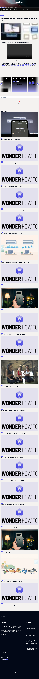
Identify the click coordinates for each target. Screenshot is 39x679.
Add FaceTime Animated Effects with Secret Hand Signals (31, 638)
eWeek (20, 672)
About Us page (14, 631)
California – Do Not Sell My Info (6, 657)
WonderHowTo (2, 7)
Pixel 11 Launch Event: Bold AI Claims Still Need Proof (11, 285)
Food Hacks (16, 9)
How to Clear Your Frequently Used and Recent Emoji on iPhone (31, 644)
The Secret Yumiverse (27, 9)
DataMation (25, 672)
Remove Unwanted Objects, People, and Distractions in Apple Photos (31, 628)
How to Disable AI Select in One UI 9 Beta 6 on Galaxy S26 (11, 186)
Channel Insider (30, 672)
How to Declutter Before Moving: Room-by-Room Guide (11, 581)
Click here (20, 60)
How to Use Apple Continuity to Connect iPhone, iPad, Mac (12, 233)
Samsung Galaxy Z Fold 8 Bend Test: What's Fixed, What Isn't (12, 504)
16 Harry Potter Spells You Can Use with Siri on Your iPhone (31, 633)
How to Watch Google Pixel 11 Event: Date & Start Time (11, 552)
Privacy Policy (3, 654)
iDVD (20, 5)
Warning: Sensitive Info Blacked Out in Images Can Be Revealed (31, 649)
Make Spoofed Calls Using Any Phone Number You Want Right (31, 646)
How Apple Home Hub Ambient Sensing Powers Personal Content (13, 163)
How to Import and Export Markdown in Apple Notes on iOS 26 (12, 457)
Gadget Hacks (7, 7)
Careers (4, 659)
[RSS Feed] (7, 634)
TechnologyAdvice (8, 672)
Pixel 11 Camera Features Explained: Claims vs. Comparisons (12, 310)
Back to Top (3, 665)
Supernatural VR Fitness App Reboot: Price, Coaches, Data (12, 386)
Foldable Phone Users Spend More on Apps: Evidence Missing (12, 210)
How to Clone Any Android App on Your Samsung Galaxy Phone (31, 630)
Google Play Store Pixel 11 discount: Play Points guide (11, 527)
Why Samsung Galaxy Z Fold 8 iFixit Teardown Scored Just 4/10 (12, 357)
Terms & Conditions (4, 652)
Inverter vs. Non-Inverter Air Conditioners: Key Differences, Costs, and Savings (15, 262)
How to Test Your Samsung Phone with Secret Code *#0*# (32, 641)
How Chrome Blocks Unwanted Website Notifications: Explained (13, 410)
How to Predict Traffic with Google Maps (31, 636)
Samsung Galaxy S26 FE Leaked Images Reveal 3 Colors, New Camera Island (15, 605)
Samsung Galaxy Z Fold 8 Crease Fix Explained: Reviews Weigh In (13, 433)
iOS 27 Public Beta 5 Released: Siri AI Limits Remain (10, 139)
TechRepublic (15, 672)
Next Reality (12, 7)
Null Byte (16, 7)
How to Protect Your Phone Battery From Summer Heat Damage (13, 334)
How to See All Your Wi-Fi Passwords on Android (31, 625)
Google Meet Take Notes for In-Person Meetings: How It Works (12, 480)
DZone (36, 672)
